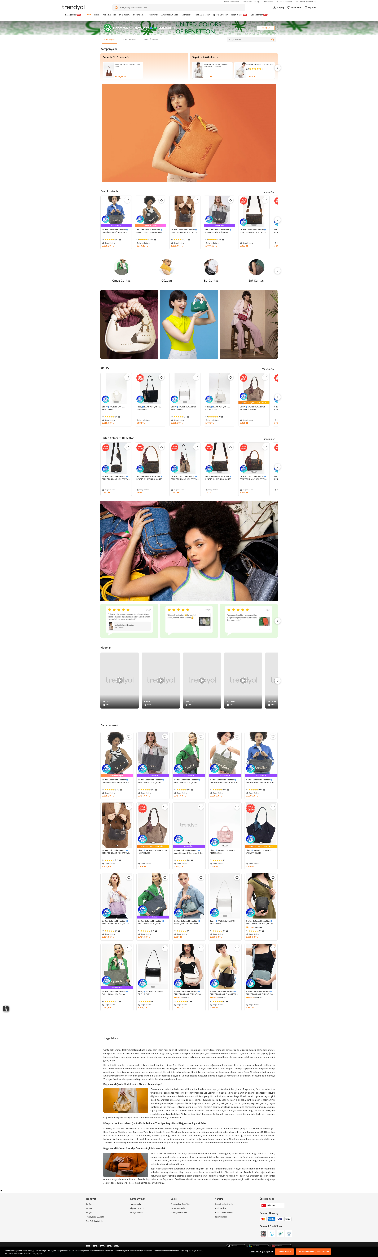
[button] (266, 28)
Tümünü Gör (268, 192)
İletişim (89, 1212)
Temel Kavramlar (178, 1208)
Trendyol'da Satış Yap (251, 1)
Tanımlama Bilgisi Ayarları (261, 1251)
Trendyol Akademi (179, 1212)
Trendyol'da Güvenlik (95, 1216)
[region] (189, 1252)
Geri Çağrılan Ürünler (95, 1221)
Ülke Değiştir (267, 1199)
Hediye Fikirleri (136, 1212)
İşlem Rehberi (221, 1216)
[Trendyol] (73, 8)
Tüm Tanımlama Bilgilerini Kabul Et (313, 1251)
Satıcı (174, 1199)
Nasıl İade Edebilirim (224, 1212)
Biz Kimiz (89, 1204)
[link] (144, 67)
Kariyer (89, 1208)
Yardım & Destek (286, 1)
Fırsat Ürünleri (151, 39)
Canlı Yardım (220, 1208)
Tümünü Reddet (284, 1251)
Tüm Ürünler (129, 39)
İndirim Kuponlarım (231, 1)
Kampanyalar (135, 1204)
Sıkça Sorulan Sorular (224, 1204)
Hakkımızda (268, 1)
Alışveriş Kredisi (137, 1208)
